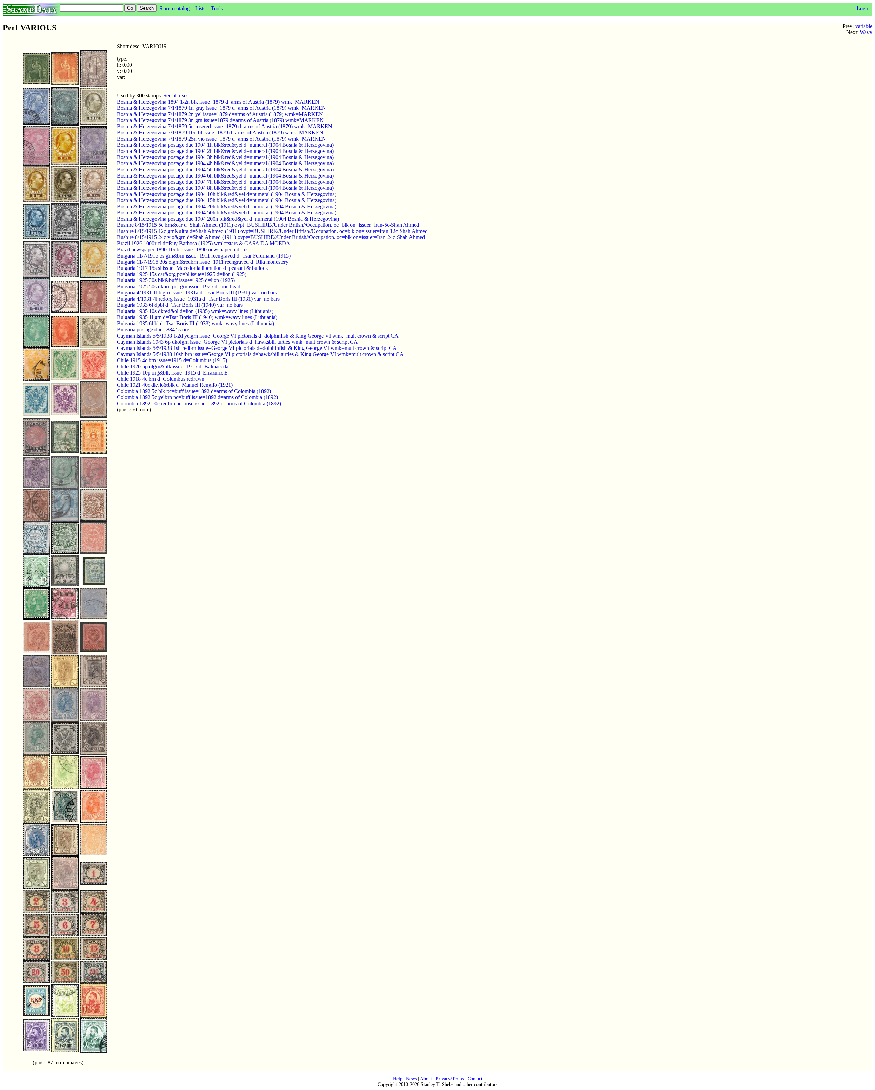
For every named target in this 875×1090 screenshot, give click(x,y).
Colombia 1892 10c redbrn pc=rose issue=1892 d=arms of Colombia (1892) (199, 403)
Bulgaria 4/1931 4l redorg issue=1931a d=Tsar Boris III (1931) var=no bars (198, 299)
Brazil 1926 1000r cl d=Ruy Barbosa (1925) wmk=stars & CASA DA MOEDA (203, 243)
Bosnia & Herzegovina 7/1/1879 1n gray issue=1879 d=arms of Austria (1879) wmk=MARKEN (221, 108)
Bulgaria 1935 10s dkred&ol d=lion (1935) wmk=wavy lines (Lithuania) (195, 311)
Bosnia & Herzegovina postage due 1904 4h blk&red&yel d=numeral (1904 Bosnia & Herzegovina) (225, 163)
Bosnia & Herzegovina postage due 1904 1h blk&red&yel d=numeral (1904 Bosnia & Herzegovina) (225, 145)
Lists (200, 8)
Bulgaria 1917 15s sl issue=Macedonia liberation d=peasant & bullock (192, 268)
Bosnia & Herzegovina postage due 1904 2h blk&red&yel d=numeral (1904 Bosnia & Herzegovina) (225, 151)
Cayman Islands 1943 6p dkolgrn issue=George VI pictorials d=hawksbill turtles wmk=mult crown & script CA (237, 342)
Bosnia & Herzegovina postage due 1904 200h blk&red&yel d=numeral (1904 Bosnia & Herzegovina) (228, 219)
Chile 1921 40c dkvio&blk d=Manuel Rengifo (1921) (175, 385)
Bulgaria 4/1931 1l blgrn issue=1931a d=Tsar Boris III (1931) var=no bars (197, 293)
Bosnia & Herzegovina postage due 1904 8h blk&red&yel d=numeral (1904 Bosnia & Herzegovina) (225, 188)
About (426, 1078)
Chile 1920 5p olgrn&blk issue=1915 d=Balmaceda (172, 366)
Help (397, 1078)
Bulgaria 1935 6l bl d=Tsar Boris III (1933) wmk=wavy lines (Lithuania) (195, 323)
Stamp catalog (174, 8)
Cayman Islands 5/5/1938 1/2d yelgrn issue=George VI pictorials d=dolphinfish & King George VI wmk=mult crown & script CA (258, 336)
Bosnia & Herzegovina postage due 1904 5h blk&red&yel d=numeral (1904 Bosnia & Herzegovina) (225, 169)
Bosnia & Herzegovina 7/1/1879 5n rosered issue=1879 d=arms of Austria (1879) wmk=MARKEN (224, 126)
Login (863, 8)
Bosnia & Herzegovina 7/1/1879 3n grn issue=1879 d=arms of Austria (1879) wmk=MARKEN (220, 120)
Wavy (866, 32)
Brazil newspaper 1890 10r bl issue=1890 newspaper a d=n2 (182, 249)
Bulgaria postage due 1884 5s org (153, 329)
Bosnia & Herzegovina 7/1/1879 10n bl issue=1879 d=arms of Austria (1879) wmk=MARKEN (220, 132)
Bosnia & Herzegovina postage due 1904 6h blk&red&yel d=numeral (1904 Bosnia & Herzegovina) (225, 176)
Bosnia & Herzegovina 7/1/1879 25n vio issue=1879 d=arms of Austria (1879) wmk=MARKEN (221, 139)
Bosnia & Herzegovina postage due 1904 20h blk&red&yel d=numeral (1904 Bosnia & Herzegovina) (226, 206)
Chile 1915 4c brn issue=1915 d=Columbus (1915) (172, 360)
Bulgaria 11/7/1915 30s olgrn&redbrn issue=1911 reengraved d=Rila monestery (202, 262)
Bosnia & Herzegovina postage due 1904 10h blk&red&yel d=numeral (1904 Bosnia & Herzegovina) (226, 194)
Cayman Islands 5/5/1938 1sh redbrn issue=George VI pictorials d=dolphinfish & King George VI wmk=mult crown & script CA (257, 348)
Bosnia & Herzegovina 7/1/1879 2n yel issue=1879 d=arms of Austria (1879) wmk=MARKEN (220, 114)
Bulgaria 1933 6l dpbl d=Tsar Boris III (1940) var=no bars (180, 305)
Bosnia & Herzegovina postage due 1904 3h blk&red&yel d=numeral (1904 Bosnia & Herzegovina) (225, 157)
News (411, 1078)
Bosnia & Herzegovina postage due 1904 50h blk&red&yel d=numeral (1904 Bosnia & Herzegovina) (226, 212)
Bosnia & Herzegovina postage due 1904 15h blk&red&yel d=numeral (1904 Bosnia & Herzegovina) (226, 200)
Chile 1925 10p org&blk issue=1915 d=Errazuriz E (172, 373)
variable (863, 26)
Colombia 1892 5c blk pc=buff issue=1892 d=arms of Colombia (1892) (194, 391)
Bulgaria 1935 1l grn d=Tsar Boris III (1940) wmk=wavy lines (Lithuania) (197, 317)
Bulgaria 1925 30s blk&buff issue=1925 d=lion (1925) (176, 280)
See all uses (175, 96)
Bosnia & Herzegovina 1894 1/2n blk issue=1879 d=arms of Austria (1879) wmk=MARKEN (218, 102)
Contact (475, 1078)
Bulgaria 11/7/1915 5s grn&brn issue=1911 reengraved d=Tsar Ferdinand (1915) (204, 256)
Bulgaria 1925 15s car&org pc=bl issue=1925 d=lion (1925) (181, 274)
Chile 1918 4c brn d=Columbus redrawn (160, 379)
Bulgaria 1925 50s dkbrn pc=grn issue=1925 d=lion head (178, 286)
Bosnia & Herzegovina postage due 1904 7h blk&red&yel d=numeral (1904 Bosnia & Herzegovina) (225, 182)
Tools (217, 8)
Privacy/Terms (450, 1078)
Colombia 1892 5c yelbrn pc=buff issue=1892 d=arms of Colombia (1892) (197, 397)
